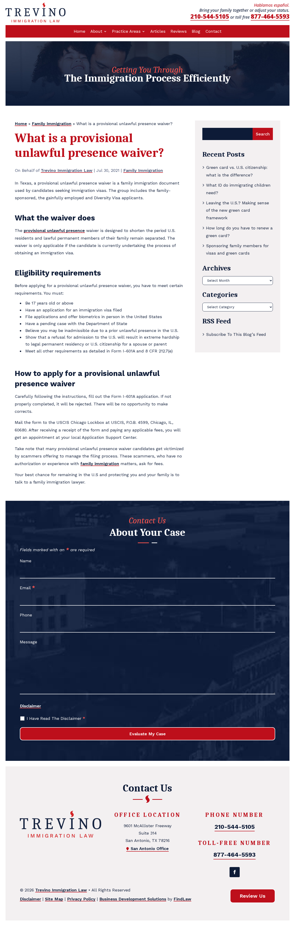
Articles (157, 32)
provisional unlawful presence (54, 230)
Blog (196, 32)
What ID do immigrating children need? (238, 189)
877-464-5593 (270, 16)
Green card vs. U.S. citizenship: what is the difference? (237, 171)
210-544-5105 (209, 16)
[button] (290, 892)
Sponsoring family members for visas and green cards (237, 249)
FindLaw (182, 899)
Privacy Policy (81, 899)
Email (27, 587)
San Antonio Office (150, 848)
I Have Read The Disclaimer (56, 718)
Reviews (179, 32)
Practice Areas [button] (126, 32)
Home (79, 32)
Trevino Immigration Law (66, 170)
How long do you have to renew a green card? (239, 232)
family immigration (99, 463)
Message (28, 641)
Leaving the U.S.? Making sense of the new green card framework (237, 210)
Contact (213, 32)
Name (25, 560)
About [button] (96, 32)
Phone (26, 614)
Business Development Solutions (132, 899)
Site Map (54, 899)
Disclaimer (30, 705)
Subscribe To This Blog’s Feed (236, 334)
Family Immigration (143, 170)
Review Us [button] (253, 896)
